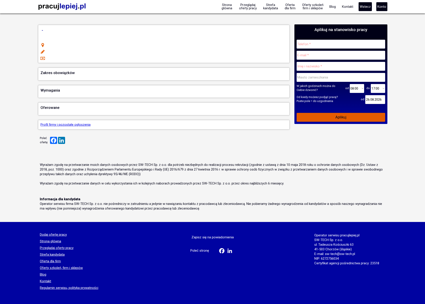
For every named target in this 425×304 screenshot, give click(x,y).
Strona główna (50, 241)
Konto (381, 7)
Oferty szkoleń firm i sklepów (312, 6)
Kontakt (45, 281)
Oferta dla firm (50, 261)
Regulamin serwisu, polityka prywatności (69, 288)
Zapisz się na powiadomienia (212, 237)
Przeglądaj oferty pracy (56, 248)
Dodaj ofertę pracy (53, 235)
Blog (43, 275)
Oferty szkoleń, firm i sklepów (61, 268)
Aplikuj (340, 117)
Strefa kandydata (52, 255)
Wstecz (365, 7)
